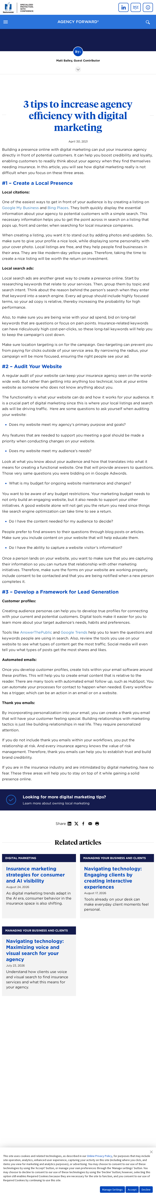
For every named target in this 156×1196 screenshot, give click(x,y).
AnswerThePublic (36, 632)
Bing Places (58, 208)
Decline (146, 1189)
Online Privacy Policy (99, 1156)
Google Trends (74, 632)
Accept (132, 1189)
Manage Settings (112, 1189)
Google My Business (20, 208)
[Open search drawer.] (148, 22)
